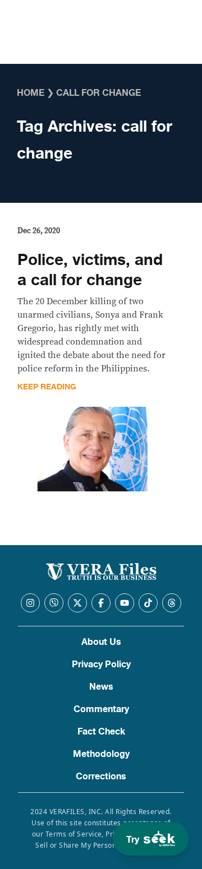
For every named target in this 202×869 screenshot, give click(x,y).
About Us (101, 642)
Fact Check (101, 731)
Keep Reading (46, 386)
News (101, 687)
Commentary (101, 709)
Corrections (101, 776)
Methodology (101, 754)
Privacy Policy (101, 664)
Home (30, 93)
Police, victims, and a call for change (90, 270)
